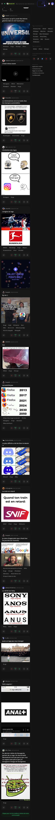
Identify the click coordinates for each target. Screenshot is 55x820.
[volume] (27, 79)
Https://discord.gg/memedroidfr (12, 418)
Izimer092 (7, 208)
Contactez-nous (36, 69)
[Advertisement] (43, 14)
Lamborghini (7, 135)
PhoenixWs (8, 98)
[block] (27, 53)
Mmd (13, 83)
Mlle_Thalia (8, 750)
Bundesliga (12, 247)
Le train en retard (8, 491)
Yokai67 (7, 15)
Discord (6, 477)
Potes (40, 49)
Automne (36, 39)
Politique (36, 31)
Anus (10, 626)
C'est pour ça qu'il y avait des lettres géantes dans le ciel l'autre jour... (14, 20)
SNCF (5, 524)
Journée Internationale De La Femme (13, 568)
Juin (23, 325)
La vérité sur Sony (8, 591)
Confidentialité (36, 75)
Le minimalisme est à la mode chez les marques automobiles (14, 102)
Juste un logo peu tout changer (13, 641)
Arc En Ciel (11, 327)
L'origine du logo (8, 212)
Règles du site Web (37, 71)
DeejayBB (17, 330)
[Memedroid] (4, 3)
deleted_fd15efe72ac (10, 587)
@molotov (6, 573)
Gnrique (19, 46)
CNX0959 (7, 342)
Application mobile (37, 66)
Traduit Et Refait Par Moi (10, 576)
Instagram (6, 197)
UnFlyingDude (8, 488)
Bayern (25, 247)
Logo (12, 46)
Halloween (36, 41)
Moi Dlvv (43, 31)
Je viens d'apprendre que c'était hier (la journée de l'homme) (15, 539)
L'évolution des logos (9, 150)
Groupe (16, 371)
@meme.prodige (21, 327)
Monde (5, 49)
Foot (15, 250)
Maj (17, 477)
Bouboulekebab (9, 440)
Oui (3, 345)
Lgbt (10, 325)
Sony (5, 626)
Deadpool (6, 86)
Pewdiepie (17, 571)
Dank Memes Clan (16, 573)
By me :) (5, 295)
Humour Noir (37, 28)
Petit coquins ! (7, 684)
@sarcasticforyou (8, 423)
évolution (19, 420)
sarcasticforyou (7, 385)
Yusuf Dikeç (44, 36)
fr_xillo (7, 638)
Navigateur (6, 420)
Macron (51, 28)
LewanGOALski (7, 250)
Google (11, 571)
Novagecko (6, 83)
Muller (5, 247)
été (42, 39)
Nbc (5, 327)
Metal (5, 371)
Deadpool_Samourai (10, 60)
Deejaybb (7, 292)
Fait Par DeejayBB (8, 330)
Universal (6, 46)
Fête (26, 568)
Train (10, 524)
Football (21, 250)
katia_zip (7, 681)
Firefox (24, 418)
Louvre (47, 39)
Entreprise (16, 325)
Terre (24, 46)
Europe (35, 34)
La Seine (36, 36)
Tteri (6, 147)
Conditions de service (38, 73)
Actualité (50, 31)
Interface (13, 86)
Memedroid (20, 83)
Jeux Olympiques (44, 34)
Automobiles (16, 135)
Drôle (44, 28)
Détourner (22, 524)
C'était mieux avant (9, 64)
